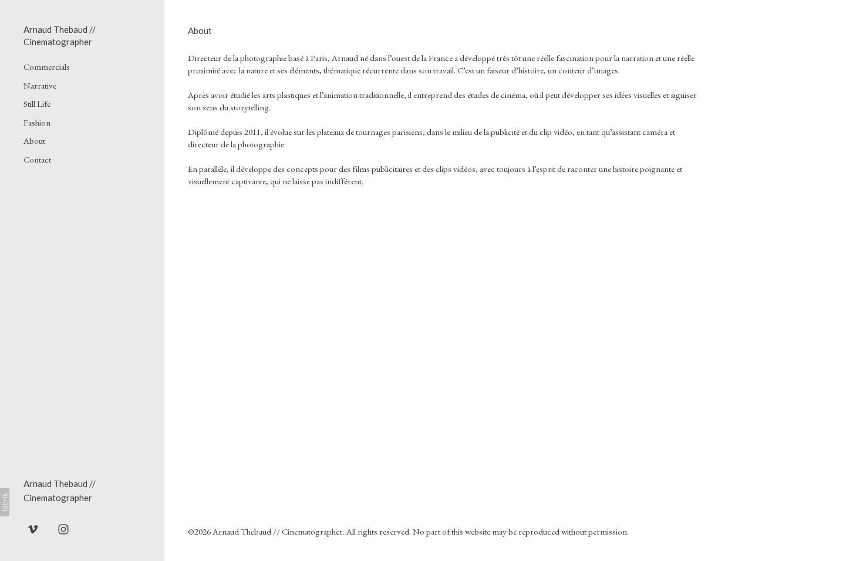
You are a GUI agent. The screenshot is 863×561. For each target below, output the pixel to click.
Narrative (39, 85)
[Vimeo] (32, 529)
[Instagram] (63, 529)
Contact (37, 159)
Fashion (36, 122)
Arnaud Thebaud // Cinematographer (278, 531)
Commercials (46, 66)
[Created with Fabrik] (4, 502)
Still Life (36, 103)
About (34, 140)
